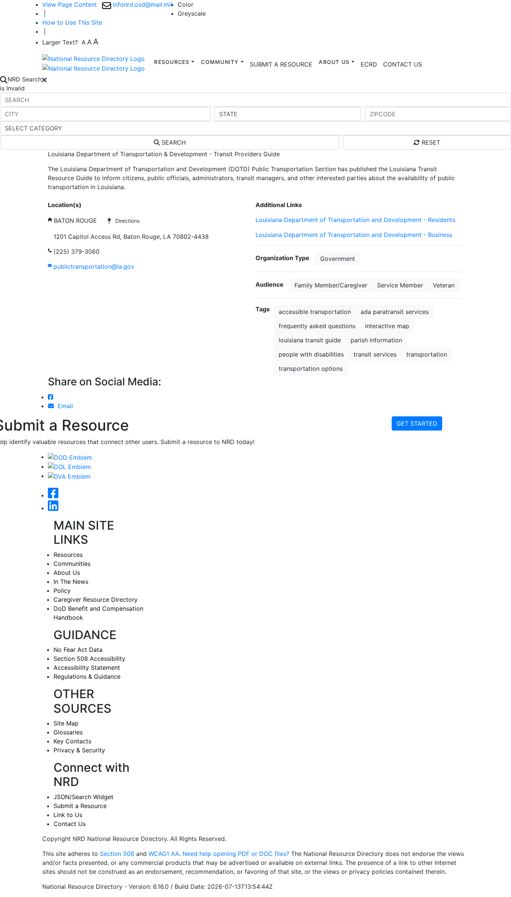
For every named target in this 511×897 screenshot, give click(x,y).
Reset (430, 142)
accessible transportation (315, 311)
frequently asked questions (317, 326)
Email (63, 406)
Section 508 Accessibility (89, 658)
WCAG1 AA (164, 853)
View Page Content (69, 4)
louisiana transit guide (310, 340)
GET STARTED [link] (417, 423)
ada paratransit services (395, 311)
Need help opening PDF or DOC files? (236, 853)
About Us (66, 572)
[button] (369, 64)
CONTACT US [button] (402, 64)
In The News (70, 581)
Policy (62, 590)
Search (173, 142)
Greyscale (192, 13)
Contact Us (69, 823)
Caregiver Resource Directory (95, 599)
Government (337, 258)
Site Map (66, 723)
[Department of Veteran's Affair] (69, 476)
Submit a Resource (80, 806)
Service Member (400, 285)
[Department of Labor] (69, 466)
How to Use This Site (72, 22)
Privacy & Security (79, 750)
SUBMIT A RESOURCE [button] (281, 64)
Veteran (444, 285)
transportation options (311, 368)
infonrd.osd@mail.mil (141, 4)
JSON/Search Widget (83, 797)
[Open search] (3, 79)
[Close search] (44, 79)
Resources (68, 554)
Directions (125, 221)
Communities (72, 563)
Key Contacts (72, 741)
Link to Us (67, 815)
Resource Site (67, 196)
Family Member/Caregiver (330, 285)
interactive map (387, 326)
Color (185, 4)
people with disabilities (311, 354)
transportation (426, 354)
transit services (375, 354)
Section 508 (117, 853)
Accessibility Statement (86, 667)
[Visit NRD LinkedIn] (53, 508)
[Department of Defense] (70, 456)
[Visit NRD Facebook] (53, 495)
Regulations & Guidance (86, 676)
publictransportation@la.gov (93, 266)
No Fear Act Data (77, 649)
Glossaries (68, 732)
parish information (376, 340)
